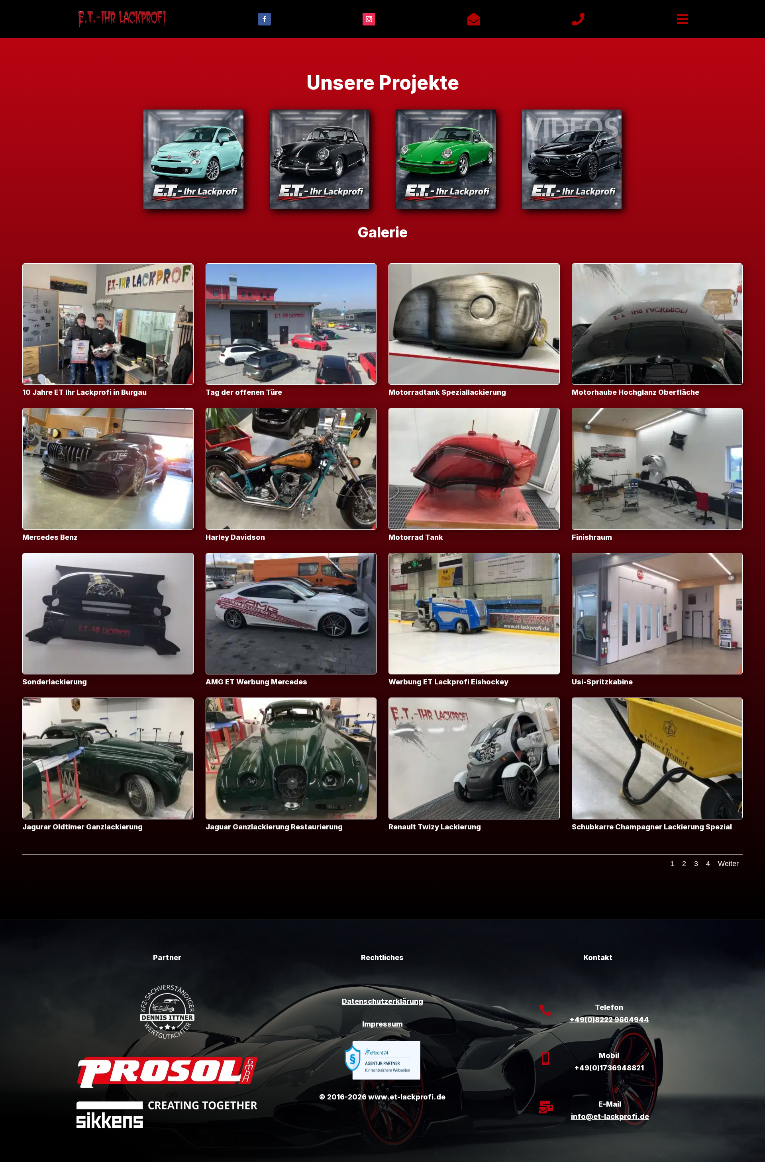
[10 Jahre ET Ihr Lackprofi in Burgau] (108, 382)
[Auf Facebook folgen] (264, 19)
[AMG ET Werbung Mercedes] (291, 671)
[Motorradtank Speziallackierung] (474, 382)
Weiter (728, 864)
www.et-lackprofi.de (406, 1097)
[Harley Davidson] (291, 527)
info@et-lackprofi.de (610, 1116)
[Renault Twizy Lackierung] (474, 816)
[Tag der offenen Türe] (291, 382)
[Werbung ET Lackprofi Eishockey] (474, 671)
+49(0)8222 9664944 (609, 1019)
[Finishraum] (657, 527)
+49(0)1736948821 (609, 1068)
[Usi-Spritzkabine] (657, 671)
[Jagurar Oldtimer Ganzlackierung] (108, 816)
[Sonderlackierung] (108, 671)
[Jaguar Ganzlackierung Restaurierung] (291, 816)
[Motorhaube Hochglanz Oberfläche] (657, 382)
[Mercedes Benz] (108, 527)
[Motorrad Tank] (474, 527)
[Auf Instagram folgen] (369, 19)
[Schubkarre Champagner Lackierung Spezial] (657, 816)
